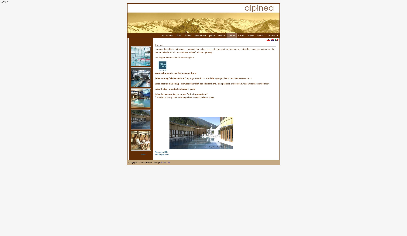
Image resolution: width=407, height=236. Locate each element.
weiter (143, 154)
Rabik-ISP (165, 162)
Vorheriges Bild (162, 154)
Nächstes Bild (161, 152)
